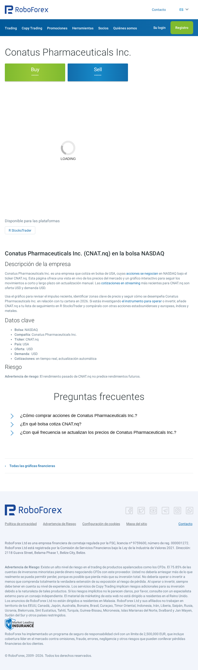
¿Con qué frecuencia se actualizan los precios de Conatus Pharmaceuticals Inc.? (98, 432)
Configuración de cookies (101, 524)
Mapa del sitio (136, 524)
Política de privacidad (21, 524)
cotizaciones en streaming (120, 283)
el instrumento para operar (142, 301)
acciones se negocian (142, 273)
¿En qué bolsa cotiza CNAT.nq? (50, 424)
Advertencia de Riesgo (59, 524)
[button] (26, 9)
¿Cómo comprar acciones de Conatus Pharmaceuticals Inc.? (78, 415)
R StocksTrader (20, 230)
